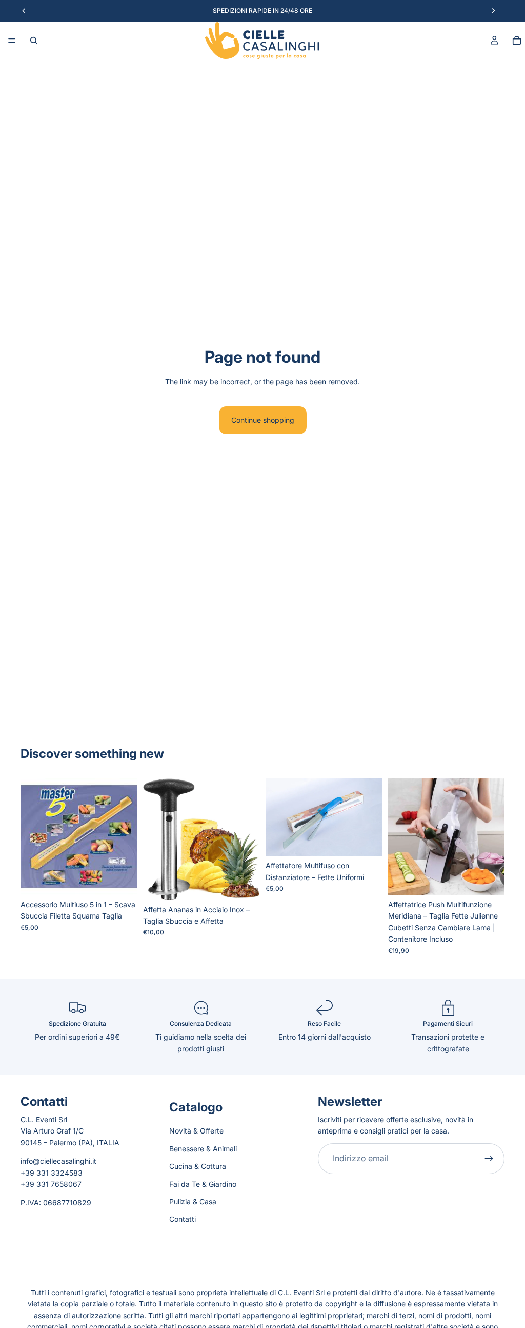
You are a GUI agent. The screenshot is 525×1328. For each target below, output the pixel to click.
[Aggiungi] (121, 879)
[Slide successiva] (248, 839)
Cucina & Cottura (197, 1166)
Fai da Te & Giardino (202, 1184)
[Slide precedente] (154, 839)
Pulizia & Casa (192, 1201)
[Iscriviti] (489, 1158)
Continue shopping (262, 420)
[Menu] (12, 40)
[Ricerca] (34, 40)
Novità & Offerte (196, 1131)
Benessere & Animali (203, 1148)
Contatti (182, 1219)
